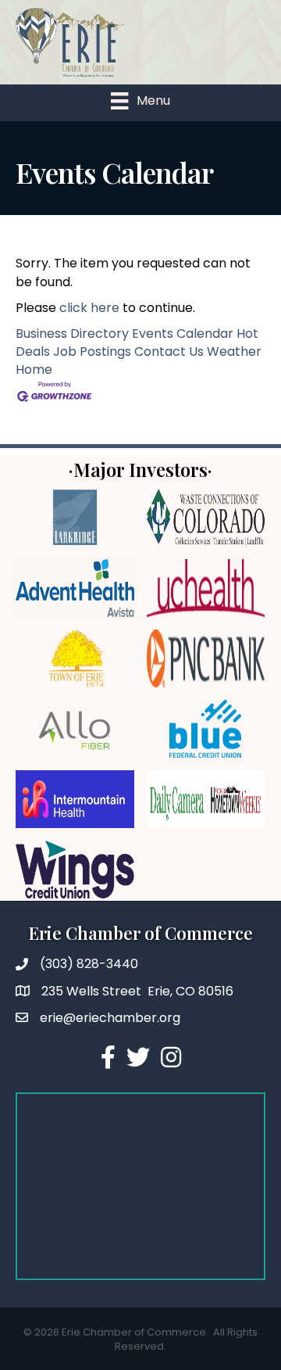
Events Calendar (182, 333)
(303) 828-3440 (89, 964)
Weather (234, 351)
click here (89, 308)
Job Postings (92, 351)
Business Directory (72, 333)
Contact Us (169, 351)
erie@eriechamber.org (110, 1018)
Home (34, 369)
